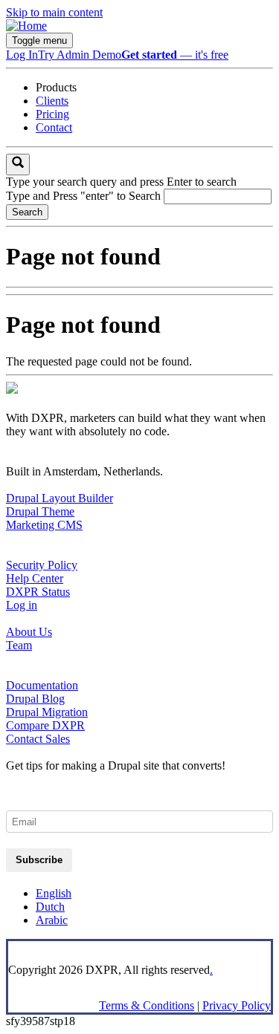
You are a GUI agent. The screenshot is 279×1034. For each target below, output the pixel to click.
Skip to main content (54, 12)
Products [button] (56, 87)
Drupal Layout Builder (59, 498)
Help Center (34, 578)
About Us (29, 631)
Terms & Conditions (146, 1005)
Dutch (50, 906)
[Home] (26, 25)
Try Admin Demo (79, 54)
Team (19, 645)
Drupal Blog (35, 698)
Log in (21, 605)
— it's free (174, 54)
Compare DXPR (45, 725)
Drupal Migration (47, 712)
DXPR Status (38, 591)
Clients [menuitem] (52, 100)
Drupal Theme (40, 511)
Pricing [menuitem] (52, 114)
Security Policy (41, 565)
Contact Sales (38, 738)
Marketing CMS (44, 524)
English (53, 893)
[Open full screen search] (18, 164)
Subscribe (39, 859)
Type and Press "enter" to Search (83, 195)
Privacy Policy (236, 1005)
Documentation (42, 685)
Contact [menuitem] (54, 127)
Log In (22, 54)
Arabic (52, 920)
